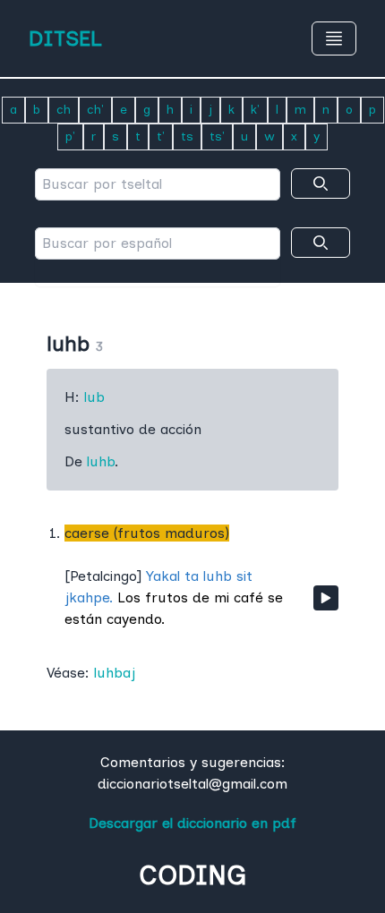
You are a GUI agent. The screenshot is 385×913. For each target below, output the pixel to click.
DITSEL (65, 38)
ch (63, 109)
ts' (217, 136)
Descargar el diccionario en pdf (192, 823)
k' (255, 109)
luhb (101, 461)
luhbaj (114, 672)
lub (94, 396)
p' (70, 136)
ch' (95, 109)
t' (161, 136)
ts (187, 136)
